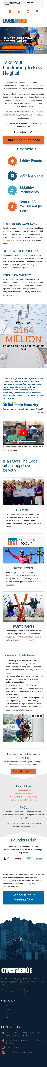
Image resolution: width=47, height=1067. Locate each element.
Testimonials (8, 450)
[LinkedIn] (12, 991)
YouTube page (8, 240)
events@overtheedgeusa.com (20, 1052)
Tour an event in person (24, 794)
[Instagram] (26, 991)
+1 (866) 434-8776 (15, 1047)
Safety (5, 1013)
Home (5, 1005)
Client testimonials (23, 791)
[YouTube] (19, 991)
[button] (41, 21)
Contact (6, 1017)
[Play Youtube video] (23, 433)
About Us (6, 1009)
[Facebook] (4, 991)
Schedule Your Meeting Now (24, 897)
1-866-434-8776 (14, 2)
